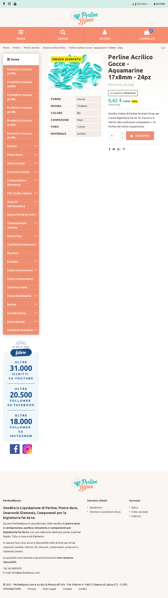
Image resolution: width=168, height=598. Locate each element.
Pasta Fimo (14, 236)
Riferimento (115, 84)
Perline (12, 146)
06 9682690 (15, 568)
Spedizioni (96, 507)
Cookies (68, 589)
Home (15, 59)
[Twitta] (113, 149)
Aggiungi (142, 135)
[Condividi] (109, 149)
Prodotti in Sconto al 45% (19, 122)
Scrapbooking (16, 313)
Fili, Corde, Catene (19, 193)
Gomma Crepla (17, 287)
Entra (135, 507)
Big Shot (12, 253)
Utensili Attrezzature (16, 204)
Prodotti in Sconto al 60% (19, 97)
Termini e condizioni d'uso (105, 511)
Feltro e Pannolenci (20, 278)
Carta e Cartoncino (20, 270)
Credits (83, 589)
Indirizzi (136, 516)
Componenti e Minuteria (16, 182)
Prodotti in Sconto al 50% (19, 109)
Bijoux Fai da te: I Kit (20, 214)
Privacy (32, 589)
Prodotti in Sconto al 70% (19, 71)
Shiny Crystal (16, 163)
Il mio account (140, 511)
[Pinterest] (124, 149)
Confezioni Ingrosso (21, 244)
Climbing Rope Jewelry (16, 225)
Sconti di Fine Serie (20, 330)
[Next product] (164, 47)
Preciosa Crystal (18, 171)
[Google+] (119, 149)
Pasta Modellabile (19, 295)
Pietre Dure (15, 154)
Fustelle (12, 261)
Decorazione (16, 321)
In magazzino (117, 93)
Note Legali (49, 589)
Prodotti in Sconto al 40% (19, 135)
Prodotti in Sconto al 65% (19, 84)
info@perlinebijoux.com (26, 572)
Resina (11, 304)
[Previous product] (162, 47)
